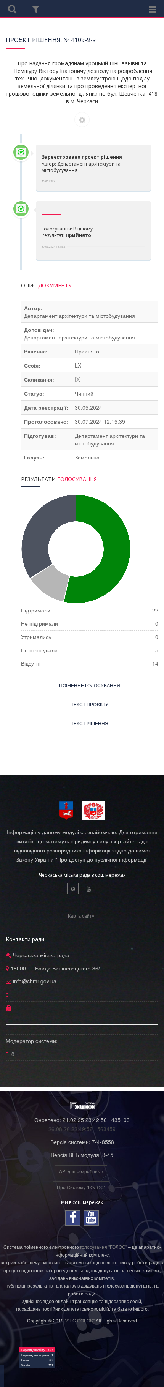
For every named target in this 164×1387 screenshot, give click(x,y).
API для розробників (81, 1171)
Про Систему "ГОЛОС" (81, 1187)
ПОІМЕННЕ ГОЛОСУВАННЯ (89, 685)
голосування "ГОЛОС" (103, 1246)
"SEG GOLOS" (80, 1320)
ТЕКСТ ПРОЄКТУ (89, 704)
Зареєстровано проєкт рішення (82, 157)
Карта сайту (81, 915)
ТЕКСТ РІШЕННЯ (89, 723)
